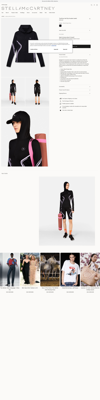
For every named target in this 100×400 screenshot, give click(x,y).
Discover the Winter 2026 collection (50, 1)
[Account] (94, 5)
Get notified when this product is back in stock (69, 38)
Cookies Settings (33, 49)
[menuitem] (7, 12)
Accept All (56, 49)
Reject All (65, 49)
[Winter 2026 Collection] (9, 269)
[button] (25, 47)
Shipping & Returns (63, 93)
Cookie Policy (53, 45)
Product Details (62, 54)
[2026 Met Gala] (30, 269)
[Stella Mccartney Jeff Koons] (70, 269)
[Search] (91, 5)
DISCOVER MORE (9, 292)
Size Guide (61, 34)
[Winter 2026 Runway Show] (50, 269)
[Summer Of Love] (90, 269)
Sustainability (61, 86)
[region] (50, 46)
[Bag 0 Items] (97, 5)
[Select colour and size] (90, 18)
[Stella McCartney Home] (28, 8)
